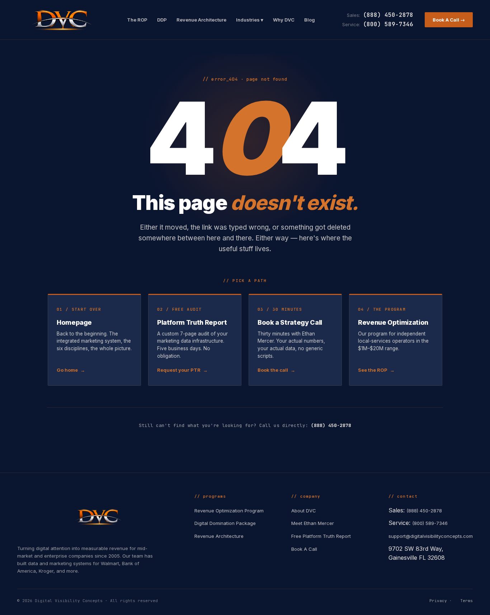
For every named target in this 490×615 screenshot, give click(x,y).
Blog (309, 20)
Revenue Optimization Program (229, 510)
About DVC (303, 510)
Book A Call (304, 549)
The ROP (137, 20)
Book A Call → (449, 20)
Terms (466, 600)
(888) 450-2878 (388, 15)
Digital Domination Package (225, 523)
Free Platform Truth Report (321, 536)
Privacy (438, 600)
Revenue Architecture (201, 20)
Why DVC (284, 20)
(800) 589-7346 (388, 24)
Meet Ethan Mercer (312, 523)
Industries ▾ (249, 20)
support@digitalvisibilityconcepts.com (430, 536)
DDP (162, 20)
